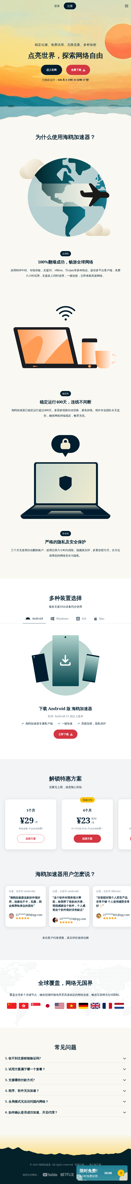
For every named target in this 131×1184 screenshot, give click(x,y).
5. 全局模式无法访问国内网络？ (26, 1101)
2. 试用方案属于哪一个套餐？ (25, 1069)
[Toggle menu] (126, 6)
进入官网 (51, 69)
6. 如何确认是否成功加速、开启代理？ (31, 1112)
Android (37, 618)
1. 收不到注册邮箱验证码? (23, 1058)
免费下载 (77, 69)
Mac (102, 618)
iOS (84, 618)
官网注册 (79, 1164)
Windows (62, 618)
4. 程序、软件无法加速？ (22, 1090)
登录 (57, 6)
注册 (70, 6)
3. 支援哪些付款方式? (20, 1080)
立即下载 (64, 734)
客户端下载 (95, 1164)
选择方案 (31, 838)
